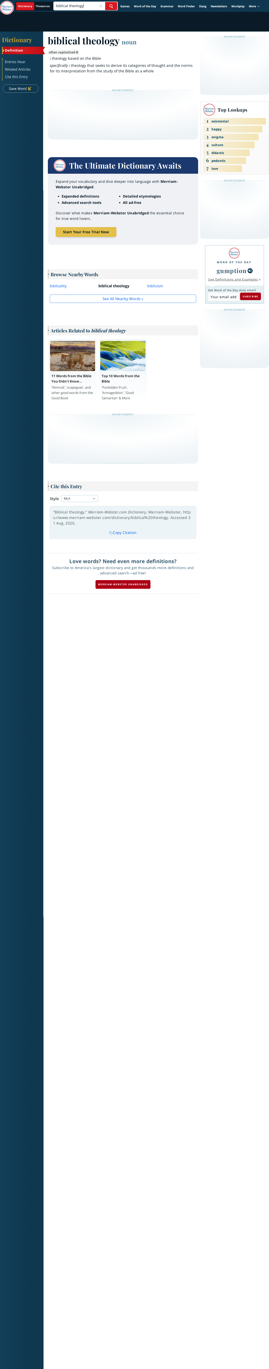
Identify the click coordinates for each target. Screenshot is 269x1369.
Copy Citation (124, 532)
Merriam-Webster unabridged (123, 584)
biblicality (58, 285)
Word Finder (186, 6)
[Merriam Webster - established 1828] (7, 5)
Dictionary (17, 39)
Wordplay (238, 6)
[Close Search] (101, 6)
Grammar (166, 6)
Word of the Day (145, 6)
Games (125, 6)
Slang (202, 6)
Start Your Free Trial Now (86, 232)
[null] (250, 270)
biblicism (155, 285)
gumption (232, 270)
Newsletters (219, 6)
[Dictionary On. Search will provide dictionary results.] (34, 6)
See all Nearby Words (122, 298)
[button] (254, 6)
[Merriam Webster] (234, 253)
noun (129, 42)
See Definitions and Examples (233, 279)
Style (54, 498)
